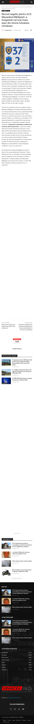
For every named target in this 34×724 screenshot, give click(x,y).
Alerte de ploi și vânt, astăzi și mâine (22, 561)
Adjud (3, 364)
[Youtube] (23, 709)
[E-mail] (23, 34)
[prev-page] (3, 387)
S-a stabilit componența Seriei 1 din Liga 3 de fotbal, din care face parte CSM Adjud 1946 (21, 371)
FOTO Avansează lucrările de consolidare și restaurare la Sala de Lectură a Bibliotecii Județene (22, 545)
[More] (31, 315)
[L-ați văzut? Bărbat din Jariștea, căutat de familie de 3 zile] (6, 555)
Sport (7, 7)
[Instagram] (15, 709)
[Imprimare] (27, 34)
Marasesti (8, 10)
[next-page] (5, 387)
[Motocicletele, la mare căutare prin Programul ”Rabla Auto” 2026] (6, 572)
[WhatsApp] (20, 34)
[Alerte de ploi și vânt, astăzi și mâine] (6, 563)
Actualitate (4, 383)
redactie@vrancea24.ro (14, 697)
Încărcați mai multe (16, 578)
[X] (12, 34)
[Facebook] (8, 34)
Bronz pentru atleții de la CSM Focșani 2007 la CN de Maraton (8, 326)
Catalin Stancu (8, 30)
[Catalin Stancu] (3, 30)
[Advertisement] (17, 239)
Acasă (3, 7)
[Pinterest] (16, 34)
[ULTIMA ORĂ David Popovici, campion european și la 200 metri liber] (6, 381)
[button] (2, 2)
